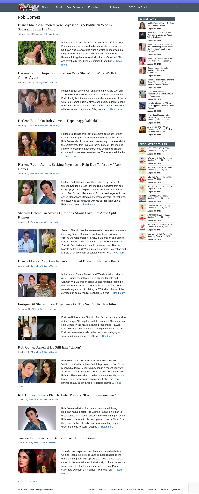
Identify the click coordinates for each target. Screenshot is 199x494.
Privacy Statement (135, 489)
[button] (156, 7)
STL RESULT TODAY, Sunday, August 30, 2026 (160, 187)
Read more (116, 109)
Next (37, 481)
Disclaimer (152, 489)
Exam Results (73, 7)
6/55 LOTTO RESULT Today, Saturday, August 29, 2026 (159, 235)
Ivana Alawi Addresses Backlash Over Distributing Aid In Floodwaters (160, 94)
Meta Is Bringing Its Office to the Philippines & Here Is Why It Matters (161, 105)
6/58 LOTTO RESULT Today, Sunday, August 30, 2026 (159, 149)
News (45, 7)
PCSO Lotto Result (138, 7)
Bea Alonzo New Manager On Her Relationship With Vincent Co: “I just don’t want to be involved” (160, 47)
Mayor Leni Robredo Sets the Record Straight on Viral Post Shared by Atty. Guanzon (159, 117)
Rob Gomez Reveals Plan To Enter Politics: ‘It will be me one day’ (67, 395)
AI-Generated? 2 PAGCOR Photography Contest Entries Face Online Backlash (159, 129)
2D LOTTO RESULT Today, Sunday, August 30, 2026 (159, 216)
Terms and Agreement (170, 489)
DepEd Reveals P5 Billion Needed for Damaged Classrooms (158, 70)
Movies (57, 309)
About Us (102, 489)
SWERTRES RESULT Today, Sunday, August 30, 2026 (159, 168)
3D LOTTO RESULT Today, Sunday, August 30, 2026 (159, 206)
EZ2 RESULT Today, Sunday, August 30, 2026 (159, 178)
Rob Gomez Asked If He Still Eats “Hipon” (50, 347)
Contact (91, 489)
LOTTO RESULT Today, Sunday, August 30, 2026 (158, 197)
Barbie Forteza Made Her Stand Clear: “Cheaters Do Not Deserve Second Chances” (160, 82)
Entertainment (95, 7)
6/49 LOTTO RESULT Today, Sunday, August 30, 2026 (159, 159)
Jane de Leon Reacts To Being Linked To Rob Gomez (57, 438)
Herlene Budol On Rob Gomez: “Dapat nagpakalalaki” (58, 121)
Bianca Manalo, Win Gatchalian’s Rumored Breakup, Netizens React (68, 261)
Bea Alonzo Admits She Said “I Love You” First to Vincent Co (160, 59)
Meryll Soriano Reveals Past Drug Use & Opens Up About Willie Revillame (159, 35)
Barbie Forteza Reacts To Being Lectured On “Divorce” (160, 24)
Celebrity (56, 34)
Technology (115, 7)
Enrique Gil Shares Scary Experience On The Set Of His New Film (67, 304)
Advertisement (117, 489)
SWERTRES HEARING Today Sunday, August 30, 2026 (160, 225)
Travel (59, 7)
